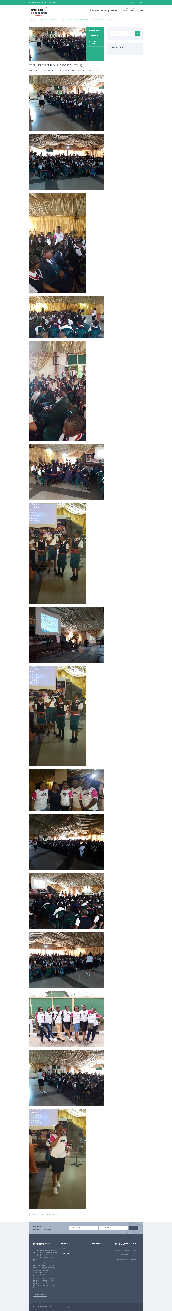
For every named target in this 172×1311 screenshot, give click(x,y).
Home (33, 19)
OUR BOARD (54, 19)
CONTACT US (110, 19)
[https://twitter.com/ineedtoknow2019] (64, 1248)
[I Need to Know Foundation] (39, 11)
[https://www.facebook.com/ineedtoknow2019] (60, 1248)
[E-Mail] (56, 1215)
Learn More (40, 1294)
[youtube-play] (141, 2)
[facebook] (129, 2)
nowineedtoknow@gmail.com (105, 11)
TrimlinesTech (73, 1307)
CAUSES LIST (42, 19)
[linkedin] (135, 2)
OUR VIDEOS (66, 19)
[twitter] (132, 2)
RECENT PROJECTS (81, 19)
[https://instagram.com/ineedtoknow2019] (67, 1248)
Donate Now (96, 19)
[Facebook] (47, 1215)
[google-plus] (138, 2)
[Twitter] (50, 1215)
